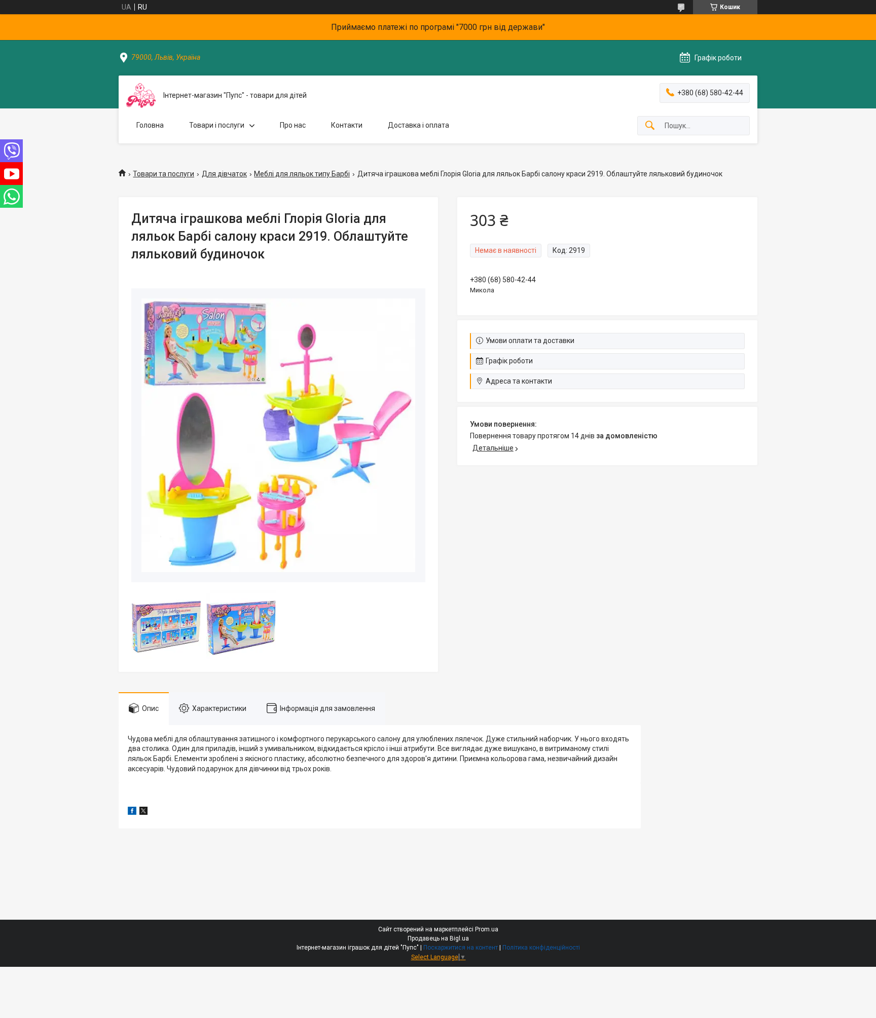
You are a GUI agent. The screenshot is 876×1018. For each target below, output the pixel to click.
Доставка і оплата (418, 125)
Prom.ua (486, 929)
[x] (143, 812)
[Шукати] (650, 126)
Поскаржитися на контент (460, 947)
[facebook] (132, 812)
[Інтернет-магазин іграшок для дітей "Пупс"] (141, 95)
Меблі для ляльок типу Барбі (302, 174)
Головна (150, 125)
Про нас (293, 125)
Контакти (346, 125)
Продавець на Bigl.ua (438, 938)
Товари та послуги (163, 174)
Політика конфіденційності (541, 947)
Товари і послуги (216, 125)
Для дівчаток (224, 174)
